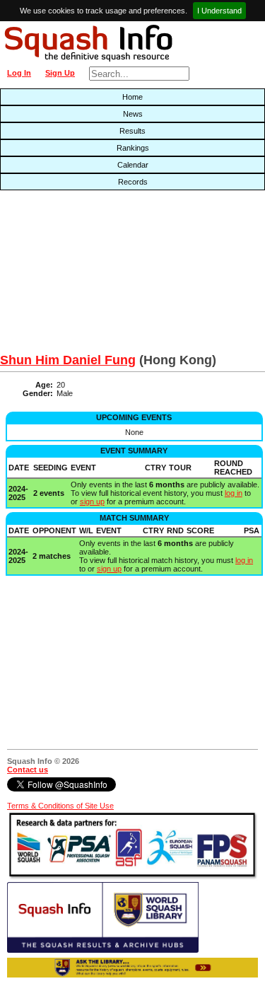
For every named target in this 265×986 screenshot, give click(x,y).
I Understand (219, 10)
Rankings (133, 148)
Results (132, 131)
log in (233, 493)
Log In (19, 73)
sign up (92, 501)
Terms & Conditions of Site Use (60, 805)
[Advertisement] (85, 275)
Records (133, 182)
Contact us (27, 769)
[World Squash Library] (103, 950)
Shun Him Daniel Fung (68, 360)
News (133, 114)
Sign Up (60, 73)
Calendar (132, 165)
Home (132, 97)
